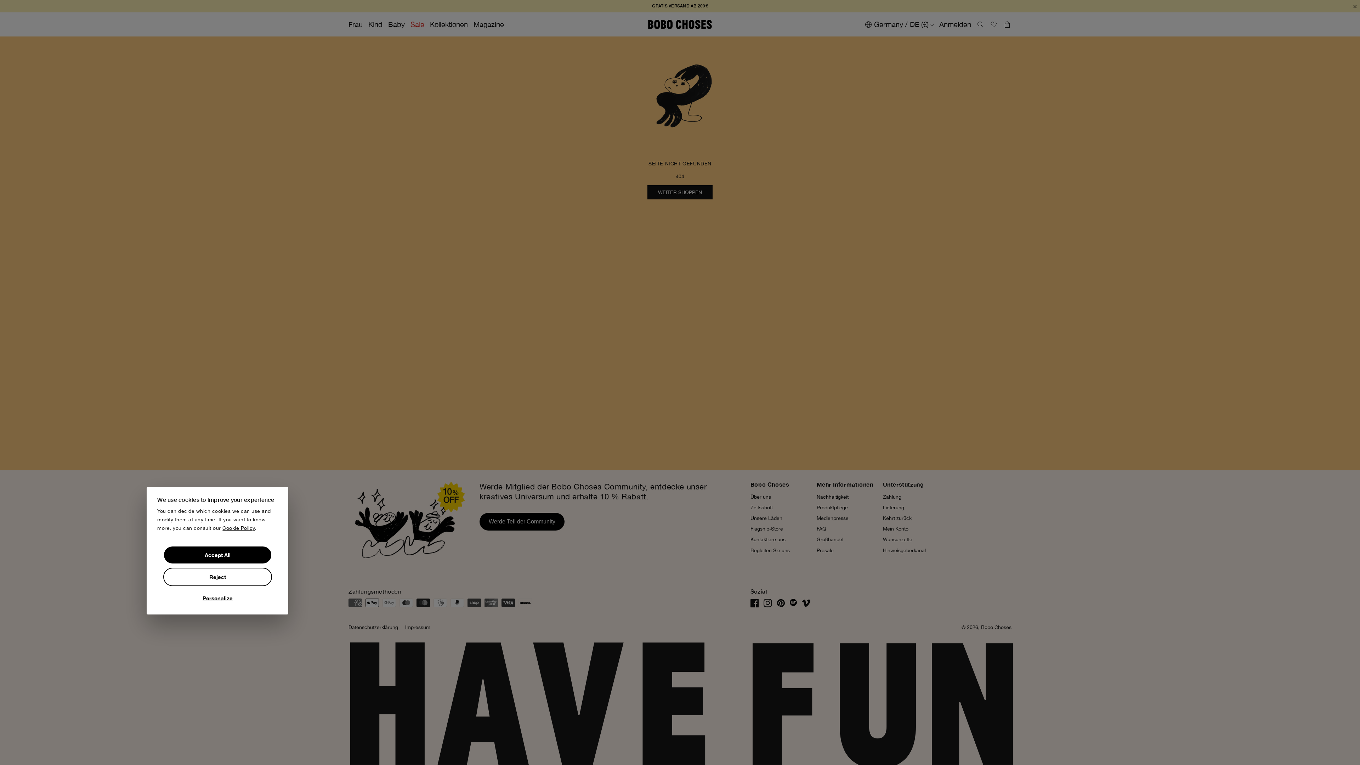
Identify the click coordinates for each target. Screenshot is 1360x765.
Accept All (218, 555)
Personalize (218, 598)
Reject (217, 577)
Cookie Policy (238, 528)
